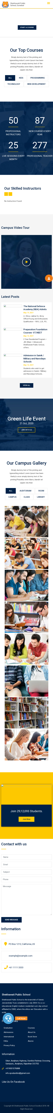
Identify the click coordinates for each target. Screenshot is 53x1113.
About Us (31, 1032)
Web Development (36, 84)
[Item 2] (26, 681)
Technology (13, 84)
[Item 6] (26, 553)
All (10, 78)
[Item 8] (26, 745)
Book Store (32, 1037)
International (9, 1037)
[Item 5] (26, 585)
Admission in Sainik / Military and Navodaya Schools (34, 358)
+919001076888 (13, 1068)
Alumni (30, 1041)
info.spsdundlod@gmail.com (18, 1073)
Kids (21, 78)
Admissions (8, 1032)
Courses (31, 1028)
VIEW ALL (26, 385)
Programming (37, 78)
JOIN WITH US (26, 430)
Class (27, 497)
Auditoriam (25, 491)
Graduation (8, 1028)
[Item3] (26, 649)
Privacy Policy (9, 1045)
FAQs (6, 1041)
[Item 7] (26, 521)
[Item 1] (26, 713)
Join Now (26, 819)
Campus (12, 497)
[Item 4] (26, 617)
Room (41, 491)
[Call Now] (8, 1018)
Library (41, 497)
